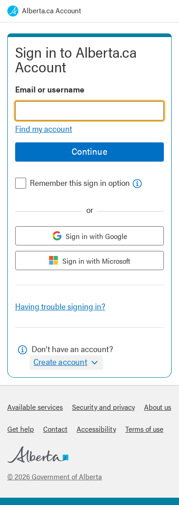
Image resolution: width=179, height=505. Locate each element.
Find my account (43, 128)
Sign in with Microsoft (96, 260)
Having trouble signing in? (60, 306)
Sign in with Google (96, 236)
